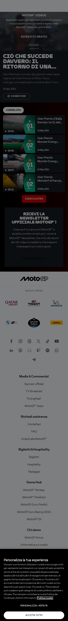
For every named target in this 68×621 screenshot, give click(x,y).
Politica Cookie (45, 598)
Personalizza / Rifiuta (34, 606)
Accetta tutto (34, 615)
